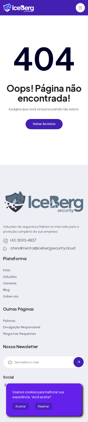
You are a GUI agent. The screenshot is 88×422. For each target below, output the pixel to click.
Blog (6, 290)
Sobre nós (10, 296)
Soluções (10, 277)
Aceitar (20, 406)
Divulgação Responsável (21, 327)
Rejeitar (43, 406)
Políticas (9, 321)
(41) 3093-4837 (23, 240)
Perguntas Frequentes (19, 334)
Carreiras (10, 283)
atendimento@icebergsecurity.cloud (42, 248)
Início (6, 270)
